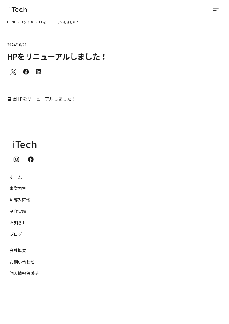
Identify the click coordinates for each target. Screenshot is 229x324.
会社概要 (18, 250)
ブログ (16, 234)
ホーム (16, 177)
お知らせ (27, 22)
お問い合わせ (22, 262)
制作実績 (18, 211)
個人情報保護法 (24, 273)
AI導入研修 (20, 200)
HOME (11, 22)
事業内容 (18, 188)
